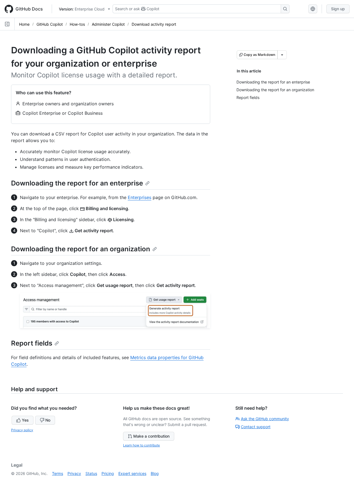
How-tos (77, 24)
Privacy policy (22, 430)
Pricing (107, 473)
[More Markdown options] (282, 54)
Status (91, 473)
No (47, 420)
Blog (155, 473)
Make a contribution (151, 436)
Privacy (74, 473)
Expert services (132, 473)
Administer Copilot (108, 24)
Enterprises (139, 197)
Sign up (338, 8)
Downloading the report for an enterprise (77, 183)
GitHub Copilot (50, 24)
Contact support (255, 426)
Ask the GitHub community (265, 418)
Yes (25, 420)
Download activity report (154, 24)
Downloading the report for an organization (80, 249)
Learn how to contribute (141, 445)
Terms (57, 473)
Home (24, 24)
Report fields (31, 343)
